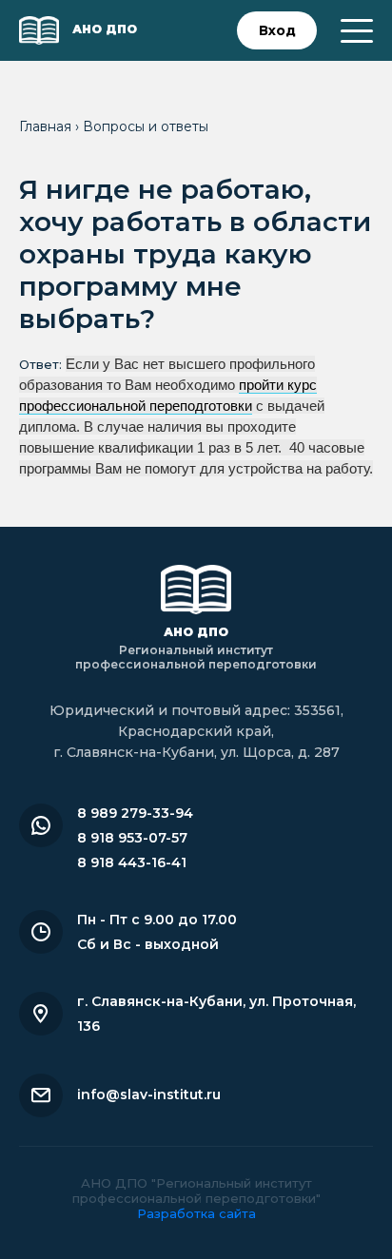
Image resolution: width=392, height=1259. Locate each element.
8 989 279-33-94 (135, 813)
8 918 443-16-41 (131, 862)
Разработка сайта (196, 1213)
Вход (277, 30)
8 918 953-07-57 (132, 837)
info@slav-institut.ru (149, 1094)
